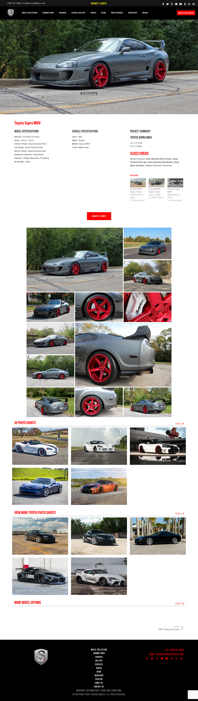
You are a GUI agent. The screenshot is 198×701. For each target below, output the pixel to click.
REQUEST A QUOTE (99, 216)
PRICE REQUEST (117, 12)
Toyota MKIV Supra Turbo (136, 190)
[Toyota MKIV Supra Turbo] (138, 182)
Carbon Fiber (48, 12)
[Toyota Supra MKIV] (175, 182)
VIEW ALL (179, 423)
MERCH (145, 12)
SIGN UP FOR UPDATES (186, 13)
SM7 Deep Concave (168, 629)
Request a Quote (99, 3)
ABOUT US (99, 682)
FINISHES (62, 12)
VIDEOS (93, 12)
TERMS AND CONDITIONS (111, 690)
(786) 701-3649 (14, 3)
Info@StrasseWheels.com (34, 3)
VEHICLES (99, 664)
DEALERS (99, 679)
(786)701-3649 (177, 650)
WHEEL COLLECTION (30, 12)
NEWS (103, 12)
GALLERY (98, 660)
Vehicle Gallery (78, 12)
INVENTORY (132, 12)
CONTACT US (99, 686)
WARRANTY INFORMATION (87, 690)
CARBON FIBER (99, 653)
